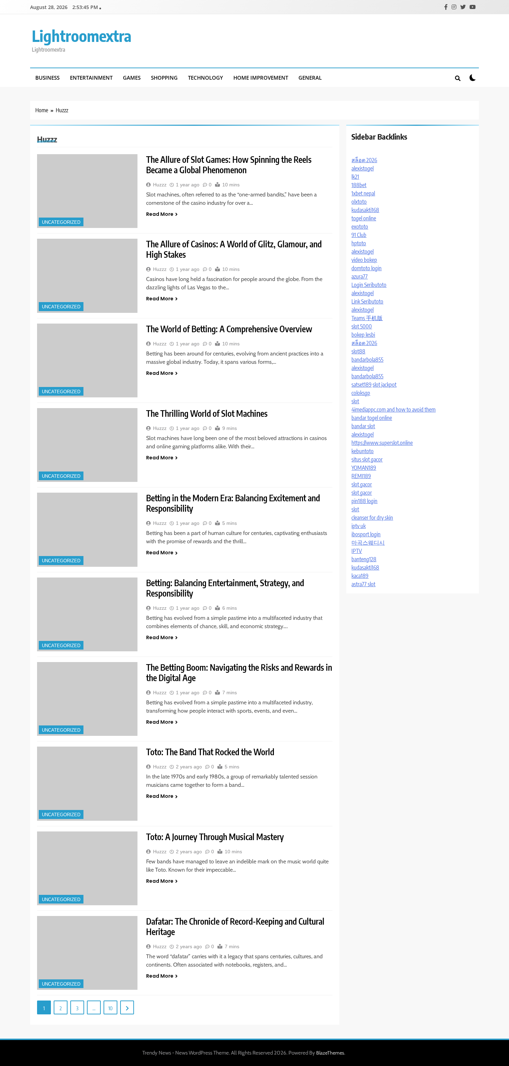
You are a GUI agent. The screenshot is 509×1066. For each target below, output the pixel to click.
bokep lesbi (363, 334)
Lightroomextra (82, 35)
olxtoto (359, 201)
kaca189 (359, 575)
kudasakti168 (365, 209)
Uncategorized (61, 222)
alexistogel (362, 168)
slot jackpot (384, 384)
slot (355, 401)
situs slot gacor (367, 459)
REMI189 (361, 476)
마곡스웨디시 (368, 542)
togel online (363, 218)
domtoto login (366, 268)
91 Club (358, 234)
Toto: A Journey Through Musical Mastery (215, 836)
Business (47, 77)
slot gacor (361, 484)
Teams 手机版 (367, 318)
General (310, 77)
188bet (358, 185)
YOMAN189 (363, 467)
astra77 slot (363, 584)
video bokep (364, 259)
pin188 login (364, 500)
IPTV (356, 550)
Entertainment (91, 77)
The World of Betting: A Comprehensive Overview (229, 329)
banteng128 (363, 559)
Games (132, 77)
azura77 (359, 276)
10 (110, 1008)
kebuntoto (362, 451)
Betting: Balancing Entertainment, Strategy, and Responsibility (225, 588)
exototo (359, 226)
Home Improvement (260, 77)
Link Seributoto (367, 301)
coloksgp (360, 392)
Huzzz (160, 184)
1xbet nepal (363, 193)
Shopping (164, 77)
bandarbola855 (367, 359)
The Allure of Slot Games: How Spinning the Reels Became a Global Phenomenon (229, 164)
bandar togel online (371, 417)
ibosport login (366, 534)
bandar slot (363, 426)
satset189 (361, 384)
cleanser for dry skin (372, 517)
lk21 (355, 176)
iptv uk (358, 525)
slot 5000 (361, 326)
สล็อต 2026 (364, 160)
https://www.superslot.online (382, 442)
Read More (159, 214)
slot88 (358, 351)
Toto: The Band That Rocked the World (210, 752)
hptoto (358, 243)
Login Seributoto (368, 284)
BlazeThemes (330, 1053)
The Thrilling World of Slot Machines (207, 413)
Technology (205, 77)
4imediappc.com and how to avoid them (393, 409)
